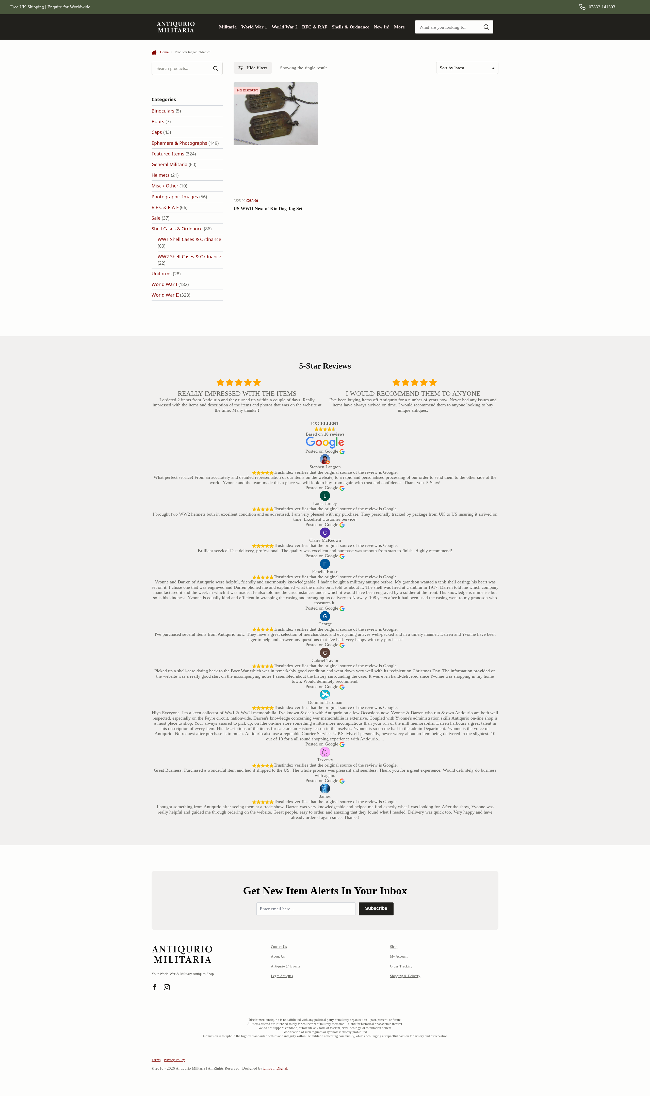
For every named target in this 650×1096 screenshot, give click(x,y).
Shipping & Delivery (405, 976)
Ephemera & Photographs (179, 143)
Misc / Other (165, 186)
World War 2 (285, 27)
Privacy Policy (174, 1060)
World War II (165, 295)
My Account (399, 956)
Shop (393, 947)
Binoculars (163, 111)
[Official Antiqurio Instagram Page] (167, 987)
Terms (156, 1060)
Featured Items (168, 154)
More (399, 27)
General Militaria (169, 164)
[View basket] (633, 7)
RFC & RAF (314, 27)
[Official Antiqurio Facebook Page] (155, 987)
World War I (164, 284)
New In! (381, 27)
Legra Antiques (282, 976)
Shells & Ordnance (350, 27)
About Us (278, 956)
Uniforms (162, 274)
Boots (158, 121)
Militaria (228, 27)
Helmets (161, 175)
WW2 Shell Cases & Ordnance (189, 256)
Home (164, 52)
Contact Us (279, 947)
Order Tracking (401, 966)
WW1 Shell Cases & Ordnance (189, 239)
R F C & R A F (165, 207)
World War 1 (254, 27)
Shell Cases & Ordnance (177, 229)
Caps (157, 132)
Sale (156, 218)
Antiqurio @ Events (285, 966)
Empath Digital (275, 1068)
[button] (253, 68)
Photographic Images (175, 197)
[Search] (486, 27)
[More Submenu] (407, 27)
